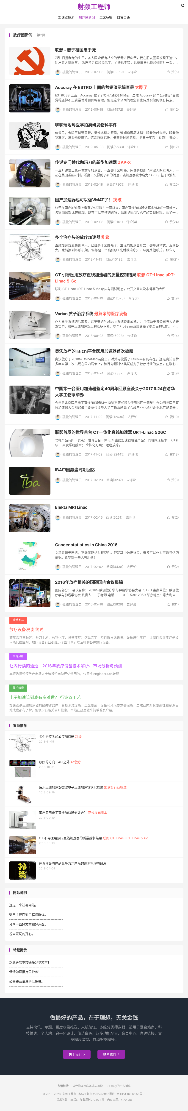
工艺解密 (106, 17)
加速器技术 (66, 17)
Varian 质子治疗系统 (91, 313)
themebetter (100, 1094)
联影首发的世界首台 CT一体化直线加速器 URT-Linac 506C (110, 432)
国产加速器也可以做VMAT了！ (88, 199)
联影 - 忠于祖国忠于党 (75, 50)
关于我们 (77, 1054)
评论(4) (131, 222)
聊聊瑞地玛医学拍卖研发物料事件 (86, 125)
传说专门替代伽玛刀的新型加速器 (93, 162)
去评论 (132, 72)
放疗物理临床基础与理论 (87, 1086)
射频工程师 (94, 7)
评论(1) (132, 147)
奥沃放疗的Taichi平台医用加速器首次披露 (94, 351)
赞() (173, 72)
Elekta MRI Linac (71, 507)
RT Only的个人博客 (119, 1086)
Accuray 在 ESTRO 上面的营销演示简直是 (101, 87)
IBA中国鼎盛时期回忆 (75, 469)
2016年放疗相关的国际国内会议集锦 (89, 582)
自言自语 (123, 17)
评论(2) (133, 298)
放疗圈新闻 (87, 17)
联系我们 (111, 1054)
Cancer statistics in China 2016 (86, 544)
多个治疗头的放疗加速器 (82, 237)
